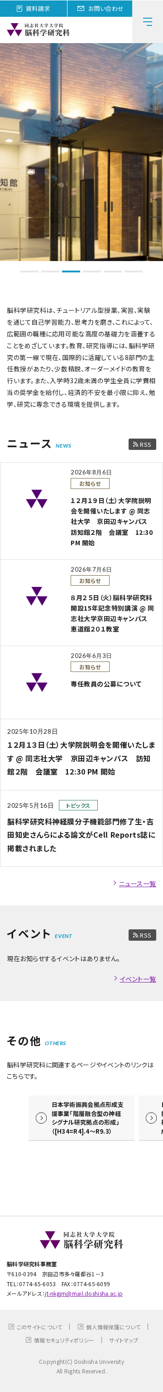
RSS (146, 444)
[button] (29, 271)
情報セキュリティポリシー (64, 1340)
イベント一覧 (138, 978)
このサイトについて (39, 1327)
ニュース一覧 (137, 883)
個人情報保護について (113, 1327)
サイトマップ (123, 1340)
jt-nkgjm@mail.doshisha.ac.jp (84, 1293)
